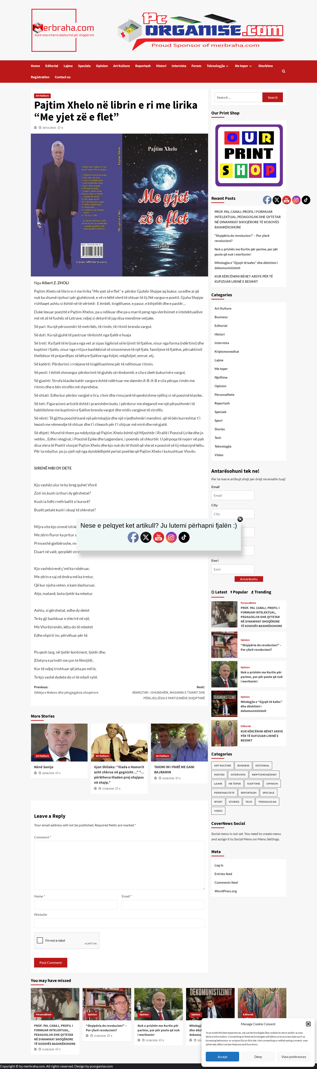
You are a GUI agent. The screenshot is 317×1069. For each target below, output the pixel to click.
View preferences (293, 1057)
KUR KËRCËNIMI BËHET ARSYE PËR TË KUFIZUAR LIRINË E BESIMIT (244, 278)
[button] (308, 1024)
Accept (223, 1057)
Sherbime (265, 66)
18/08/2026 (48, 773)
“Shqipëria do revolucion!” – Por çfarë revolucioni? (242, 238)
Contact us (63, 77)
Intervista (179, 66)
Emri (214, 560)
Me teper (241, 66)
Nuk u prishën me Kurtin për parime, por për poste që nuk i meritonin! (246, 251)
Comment (42, 837)
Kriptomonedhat (227, 351)
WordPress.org (226, 891)
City (214, 505)
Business (221, 317)
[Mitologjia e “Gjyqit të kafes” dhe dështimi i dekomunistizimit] (224, 703)
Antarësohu (249, 579)
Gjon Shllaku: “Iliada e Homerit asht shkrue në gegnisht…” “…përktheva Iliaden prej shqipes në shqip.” (119, 775)
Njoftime (221, 377)
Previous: (66, 690)
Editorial (51, 66)
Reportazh (143, 66)
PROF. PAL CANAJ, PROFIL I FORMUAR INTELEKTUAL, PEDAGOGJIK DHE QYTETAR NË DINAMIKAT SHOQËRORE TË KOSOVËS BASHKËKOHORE (248, 219)
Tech (218, 438)
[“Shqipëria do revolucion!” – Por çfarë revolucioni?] (224, 644)
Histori (161, 66)
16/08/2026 (168, 778)
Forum (196, 66)
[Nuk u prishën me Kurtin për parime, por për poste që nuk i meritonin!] (224, 674)
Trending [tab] (262, 592)
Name (39, 896)
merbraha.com (34, 1066)
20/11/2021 (49, 127)
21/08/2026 (48, 1049)
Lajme (68, 66)
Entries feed (223, 874)
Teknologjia (216, 66)
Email (127, 896)
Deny (258, 1057)
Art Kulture (121, 66)
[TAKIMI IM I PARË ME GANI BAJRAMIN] (179, 743)
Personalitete (224, 394)
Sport (219, 420)
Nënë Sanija (43, 767)
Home (35, 66)
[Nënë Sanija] (59, 743)
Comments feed (226, 882)
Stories (220, 429)
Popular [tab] (240, 592)
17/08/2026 (108, 789)
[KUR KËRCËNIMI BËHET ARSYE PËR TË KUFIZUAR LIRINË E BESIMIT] (224, 733)
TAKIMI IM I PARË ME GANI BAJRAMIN (174, 770)
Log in (219, 865)
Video (219, 455)
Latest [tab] (220, 592)
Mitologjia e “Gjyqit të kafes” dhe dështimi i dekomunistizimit (246, 265)
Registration (40, 77)
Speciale (84, 66)
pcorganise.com (101, 1066)
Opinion (102, 66)
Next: (168, 693)
